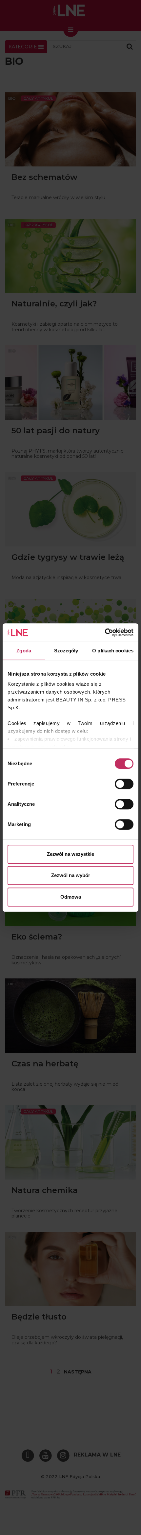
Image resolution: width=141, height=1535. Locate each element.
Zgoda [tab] (23, 650)
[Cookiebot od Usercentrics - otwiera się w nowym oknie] (104, 632)
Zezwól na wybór (70, 875)
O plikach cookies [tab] (112, 650)
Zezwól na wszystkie (70, 854)
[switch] (124, 784)
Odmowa (70, 897)
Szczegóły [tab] (66, 650)
